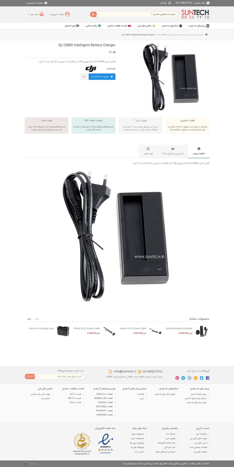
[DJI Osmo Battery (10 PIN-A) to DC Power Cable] (109, 331)
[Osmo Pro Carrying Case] (63, 331)
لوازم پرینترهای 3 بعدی (197, 402)
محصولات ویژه (138, 434)
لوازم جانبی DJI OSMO (167, 34)
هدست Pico (76, 402)
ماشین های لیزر (144, 26)
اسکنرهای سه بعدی (170, 26)
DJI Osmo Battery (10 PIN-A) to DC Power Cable (86, 328)
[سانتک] (195, 14)
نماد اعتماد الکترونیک (167, 443)
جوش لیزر (46, 398)
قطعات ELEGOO (105, 402)
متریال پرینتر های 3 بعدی (196, 398)
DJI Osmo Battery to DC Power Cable (132, 328)
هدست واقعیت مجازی (117, 26)
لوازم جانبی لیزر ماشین (41, 394)
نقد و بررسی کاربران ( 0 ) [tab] (173, 154)
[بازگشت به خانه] (206, 35)
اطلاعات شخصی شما (198, 447)
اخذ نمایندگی (170, 447)
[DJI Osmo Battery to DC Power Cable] (155, 331)
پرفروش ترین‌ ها (137, 443)
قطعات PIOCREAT (104, 411)
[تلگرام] (183, 378)
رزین (142, 398)
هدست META (75, 398)
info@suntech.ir (125, 372)
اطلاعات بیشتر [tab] (199, 154)
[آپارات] (177, 378)
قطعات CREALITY (104, 394)
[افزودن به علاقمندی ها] (84, 76)
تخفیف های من (200, 452)
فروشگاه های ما (138, 447)
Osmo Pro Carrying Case (41, 328)
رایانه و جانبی (91, 26)
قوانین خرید (170, 438)
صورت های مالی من (198, 438)
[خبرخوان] (195, 378)
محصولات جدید (138, 438)
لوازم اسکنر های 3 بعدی (165, 394)
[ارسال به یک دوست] (111, 51)
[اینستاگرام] (189, 378)
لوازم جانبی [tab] (148, 154)
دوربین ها (199, 34)
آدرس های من (201, 443)
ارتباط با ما (171, 434)
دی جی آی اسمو (186, 34)
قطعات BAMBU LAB (103, 398)
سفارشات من (201, 434)
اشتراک (29, 376)
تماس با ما (140, 452)
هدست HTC (76, 394)
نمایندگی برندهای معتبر (166, 452)
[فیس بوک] (207, 378)
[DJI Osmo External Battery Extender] (201, 331)
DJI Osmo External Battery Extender (178, 328)
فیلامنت (141, 394)
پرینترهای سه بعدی (197, 26)
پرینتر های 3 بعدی (199, 394)
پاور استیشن (70, 26)
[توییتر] (201, 378)
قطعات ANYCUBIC (104, 406)
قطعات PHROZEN (104, 415)
